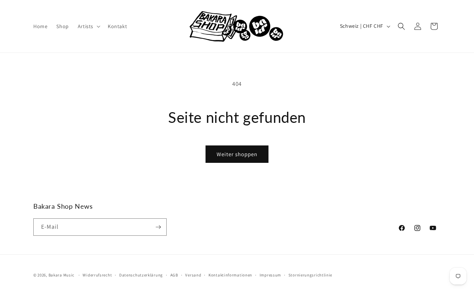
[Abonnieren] (158, 227)
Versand (193, 275)
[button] (88, 26)
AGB (174, 275)
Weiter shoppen (237, 154)
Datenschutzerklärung (141, 275)
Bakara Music (61, 275)
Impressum (270, 275)
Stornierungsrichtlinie (310, 275)
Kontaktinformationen (230, 275)
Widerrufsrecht (97, 275)
